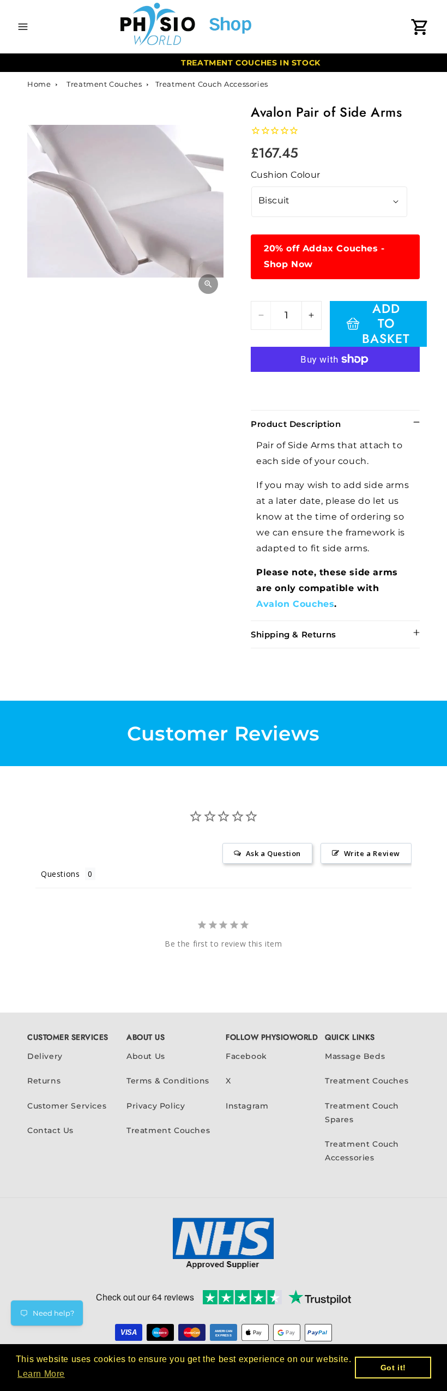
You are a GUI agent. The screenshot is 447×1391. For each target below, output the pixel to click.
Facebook (246, 1056)
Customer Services (66, 1106)
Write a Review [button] (372, 853)
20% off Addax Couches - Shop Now (324, 256)
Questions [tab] (60, 874)
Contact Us (50, 1130)
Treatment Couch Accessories (211, 84)
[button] (23, 27)
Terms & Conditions (167, 1081)
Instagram (247, 1106)
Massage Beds (355, 1056)
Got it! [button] (393, 1367)
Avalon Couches (295, 604)
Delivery (45, 1056)
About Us (145, 1056)
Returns (44, 1081)
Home (39, 84)
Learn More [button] (41, 1373)
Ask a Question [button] (273, 853)
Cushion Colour (286, 175)
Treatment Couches (104, 84)
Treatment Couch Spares (362, 1112)
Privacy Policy (155, 1106)
